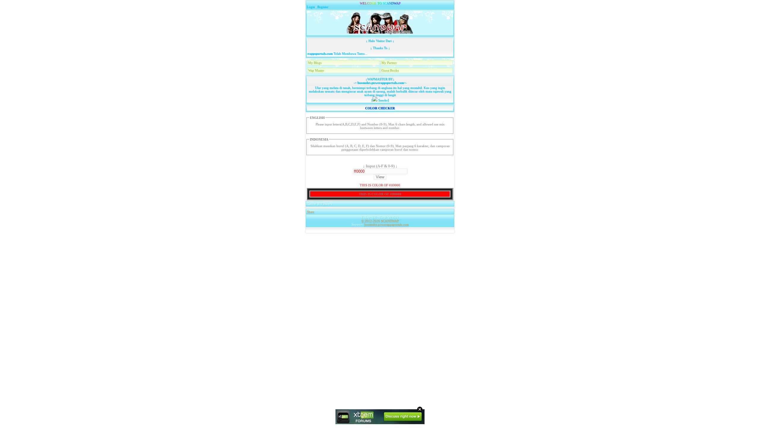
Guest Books (390, 70)
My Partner (389, 62)
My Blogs (315, 62)
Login (311, 7)
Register (322, 7)
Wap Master (316, 70)
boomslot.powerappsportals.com (380, 82)
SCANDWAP (390, 221)
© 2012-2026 (370, 221)
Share (310, 211)
